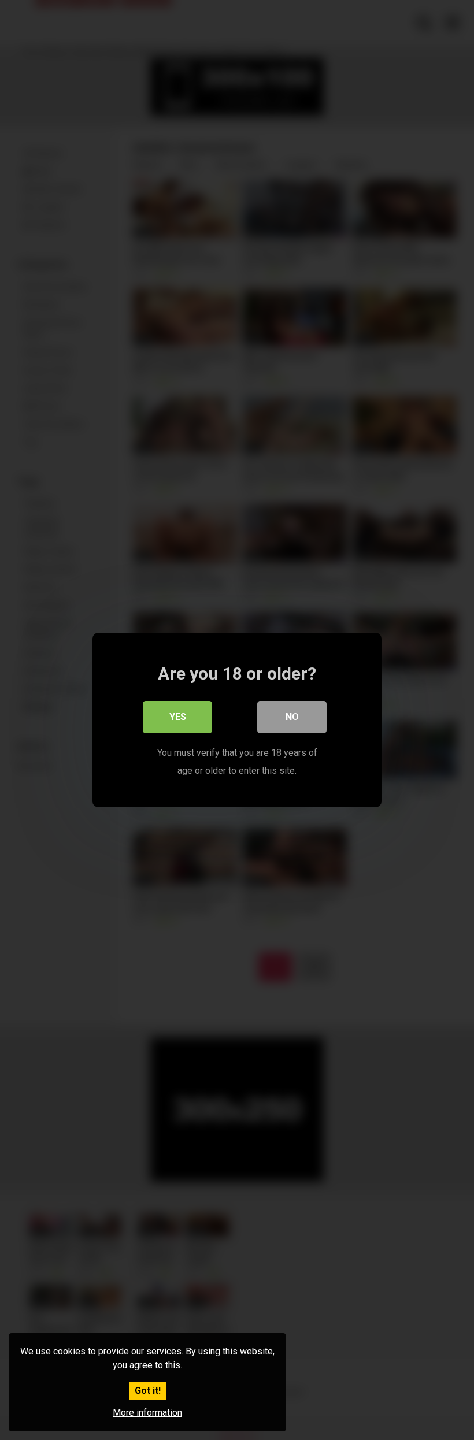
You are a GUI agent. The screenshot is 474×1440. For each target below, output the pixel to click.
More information (147, 1412)
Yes (177, 716)
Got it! (148, 1390)
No (292, 716)
